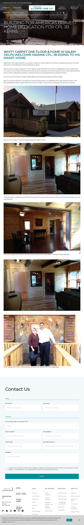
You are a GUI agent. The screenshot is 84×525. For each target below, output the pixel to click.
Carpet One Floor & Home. (14, 514)
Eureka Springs (64, 254)
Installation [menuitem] (61, 510)
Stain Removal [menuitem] (62, 493)
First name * (8, 403)
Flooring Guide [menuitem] (62, 499)
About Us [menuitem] (73, 493)
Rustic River (64, 82)
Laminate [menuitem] (35, 505)
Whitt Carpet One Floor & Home (26, 82)
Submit (42, 476)
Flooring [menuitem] (34, 493)
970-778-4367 (28, 3)
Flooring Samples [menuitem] (47, 498)
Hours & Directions (62, 7)
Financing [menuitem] (35, 514)
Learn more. (11, 522)
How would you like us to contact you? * (16, 421)
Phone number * (10, 431)
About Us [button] (6, 12)
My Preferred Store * (49, 442)
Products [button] (6, 7)
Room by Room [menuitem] (75, 496)
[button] (57, 13)
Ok (69, 520)
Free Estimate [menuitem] (36, 511)
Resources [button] (17, 7)
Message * (8, 452)
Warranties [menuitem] (61, 507)
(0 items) (63, 12)
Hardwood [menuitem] (35, 499)
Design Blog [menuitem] (48, 511)
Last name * (46, 403)
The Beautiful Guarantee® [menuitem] (62, 503)
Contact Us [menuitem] (74, 504)
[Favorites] (60, 13)
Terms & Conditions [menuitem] (74, 507)
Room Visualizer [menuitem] (48, 494)
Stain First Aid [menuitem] (62, 496)
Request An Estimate (74, 7)
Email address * (47, 431)
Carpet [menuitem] (34, 502)
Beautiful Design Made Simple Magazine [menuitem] (49, 505)
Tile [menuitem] (33, 508)
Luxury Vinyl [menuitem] (35, 496)
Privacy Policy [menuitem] (75, 511)
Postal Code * (9, 442)
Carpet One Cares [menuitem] (74, 500)
